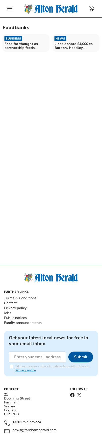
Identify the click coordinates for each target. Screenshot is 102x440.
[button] (10, 9)
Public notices (15, 317)
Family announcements (23, 322)
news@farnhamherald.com (34, 430)
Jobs (7, 313)
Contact (10, 303)
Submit (80, 357)
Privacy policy (15, 308)
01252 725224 (29, 422)
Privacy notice (25, 370)
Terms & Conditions (20, 298)
